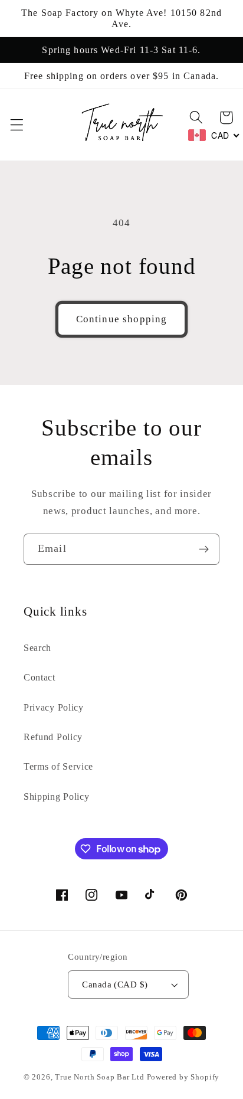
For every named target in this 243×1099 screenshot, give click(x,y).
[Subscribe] (204, 549)
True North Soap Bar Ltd (100, 1077)
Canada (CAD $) (114, 984)
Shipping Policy (56, 796)
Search (37, 648)
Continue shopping (122, 319)
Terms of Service (58, 766)
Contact (39, 677)
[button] (17, 125)
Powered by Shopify (183, 1077)
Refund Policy (53, 737)
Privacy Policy (54, 707)
